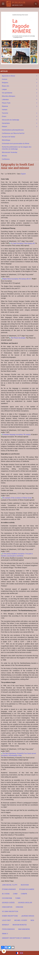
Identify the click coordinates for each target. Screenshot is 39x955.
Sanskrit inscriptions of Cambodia (16, 938)
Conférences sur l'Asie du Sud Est (13, 133)
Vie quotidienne (7, 93)
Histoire (4, 79)
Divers (4, 116)
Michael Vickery (20, 920)
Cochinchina (7, 898)
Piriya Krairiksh (8, 929)
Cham (15, 894)
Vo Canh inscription (10, 911)
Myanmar (5, 106)
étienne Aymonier (9, 889)
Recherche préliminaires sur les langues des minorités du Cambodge (16, 148)
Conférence (6, 159)
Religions (5, 82)
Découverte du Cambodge (10, 120)
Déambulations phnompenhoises (13, 130)
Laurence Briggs (27, 916)
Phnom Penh (6, 103)
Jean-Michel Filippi (9, 885)
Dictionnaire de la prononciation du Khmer (15, 143)
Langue (4, 89)
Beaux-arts (5, 86)
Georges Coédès (8, 903)
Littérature (5, 99)
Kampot (4, 126)
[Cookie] (4, 951)
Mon (32, 920)
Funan (17, 898)
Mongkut (5, 925)
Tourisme (5, 113)
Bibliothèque (6, 140)
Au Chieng (6, 894)
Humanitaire (6, 123)
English (23, 174)
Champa (24, 894)
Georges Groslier (25, 903)
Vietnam (4, 110)
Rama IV (5, 934)
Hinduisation (7, 907)
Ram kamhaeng (24, 929)
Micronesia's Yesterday (9, 152)
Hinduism (19, 907)
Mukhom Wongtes (20, 925)
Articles (4, 156)
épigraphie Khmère (26, 889)
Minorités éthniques (8, 96)
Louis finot (6, 920)
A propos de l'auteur (8, 137)
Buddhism (25, 885)
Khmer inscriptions (10, 916)
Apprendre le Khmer (8, 76)
